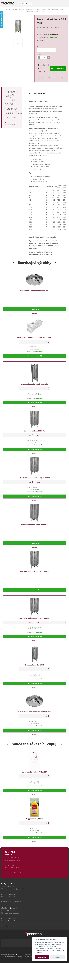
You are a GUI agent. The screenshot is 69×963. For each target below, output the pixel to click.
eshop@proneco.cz (13, 860)
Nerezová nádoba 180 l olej (34, 431)
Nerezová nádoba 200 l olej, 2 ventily (34, 571)
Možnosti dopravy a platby (13, 957)
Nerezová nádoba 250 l (34, 665)
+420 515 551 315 (9, 886)
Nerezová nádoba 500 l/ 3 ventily (34, 524)
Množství (39, 54)
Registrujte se (41, 77)
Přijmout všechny (42, 957)
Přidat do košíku (57, 68)
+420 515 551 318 (9, 910)
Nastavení (57, 957)
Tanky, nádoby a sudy (43, 10)
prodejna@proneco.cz (11, 913)
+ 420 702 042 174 (11, 119)
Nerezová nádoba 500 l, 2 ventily (34, 384)
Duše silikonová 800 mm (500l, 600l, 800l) (34, 337)
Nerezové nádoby (57, 10)
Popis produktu (40, 93)
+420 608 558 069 (13, 857)
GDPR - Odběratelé (24, 954)
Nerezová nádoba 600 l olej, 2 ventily (34, 478)
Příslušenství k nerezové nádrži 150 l (34, 290)
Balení (39, 47)
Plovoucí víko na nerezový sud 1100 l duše (34, 712)
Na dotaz (33, 309)
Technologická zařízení (26, 10)
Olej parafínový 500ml (34, 819)
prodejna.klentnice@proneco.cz (14, 889)
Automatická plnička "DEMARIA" (35, 772)
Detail (34, 313)
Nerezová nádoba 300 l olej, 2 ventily (35, 618)
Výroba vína (13, 10)
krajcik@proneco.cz (12, 124)
